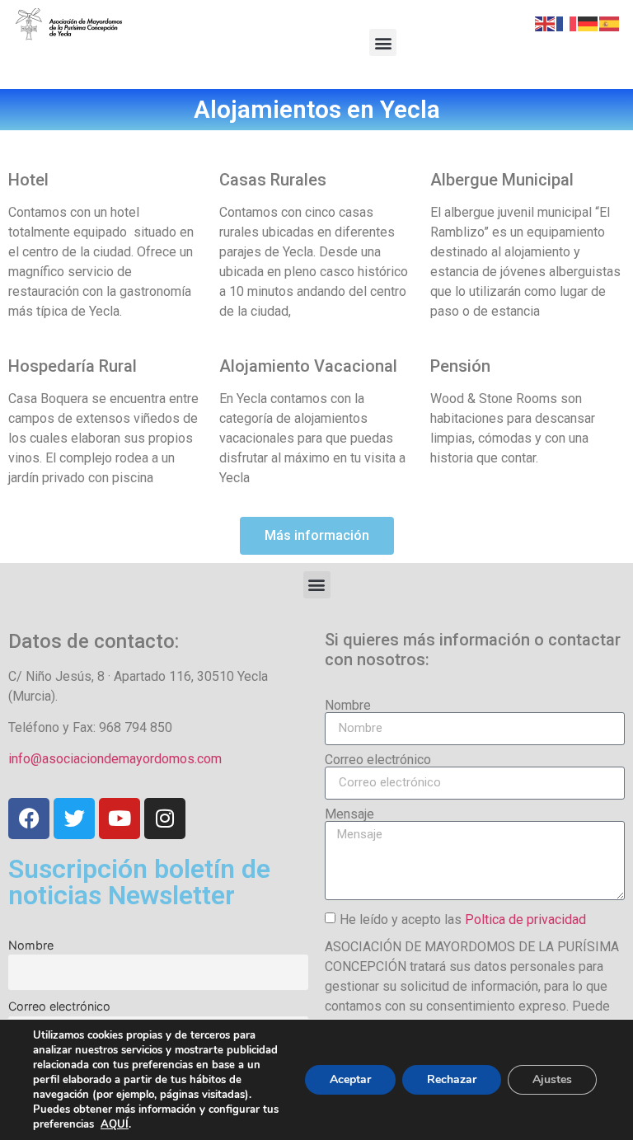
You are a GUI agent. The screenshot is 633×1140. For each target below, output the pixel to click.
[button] (382, 42)
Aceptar (350, 1079)
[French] (567, 22)
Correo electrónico (59, 1006)
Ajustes (552, 1079)
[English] (545, 22)
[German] (588, 22)
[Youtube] (119, 818)
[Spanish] (610, 22)
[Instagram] (164, 818)
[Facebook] (28, 818)
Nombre (31, 945)
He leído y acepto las (463, 919)
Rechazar (451, 1079)
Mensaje (349, 814)
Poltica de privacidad (525, 919)
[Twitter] (74, 818)
